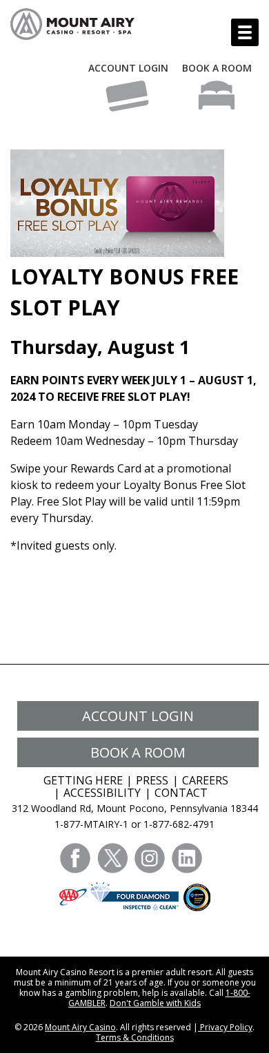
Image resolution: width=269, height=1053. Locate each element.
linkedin (187, 858)
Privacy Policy (225, 1027)
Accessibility (102, 792)
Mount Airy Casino (80, 1027)
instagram (149, 858)
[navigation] (245, 32)
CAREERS (205, 780)
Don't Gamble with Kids (155, 1003)
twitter (112, 858)
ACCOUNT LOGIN (128, 67)
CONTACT (181, 792)
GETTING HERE (83, 780)
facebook (75, 858)
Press (152, 780)
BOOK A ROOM (217, 67)
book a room (138, 752)
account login (138, 716)
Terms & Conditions (135, 1037)
